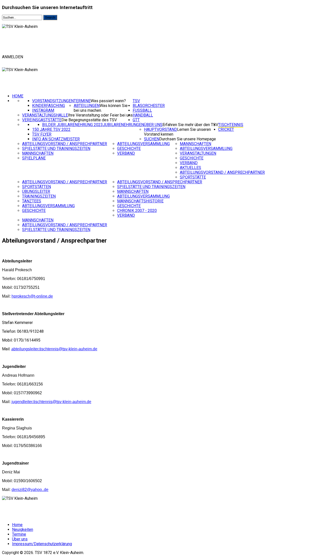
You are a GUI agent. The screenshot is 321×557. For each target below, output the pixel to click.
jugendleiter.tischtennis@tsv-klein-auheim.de (51, 402)
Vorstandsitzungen (53, 100)
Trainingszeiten (39, 196)
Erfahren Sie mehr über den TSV (190, 124)
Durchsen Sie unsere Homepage (187, 139)
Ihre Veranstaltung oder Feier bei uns (100, 115)
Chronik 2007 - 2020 (137, 210)
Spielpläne (34, 158)
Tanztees (31, 201)
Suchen (151, 139)
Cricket (226, 129)
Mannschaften (37, 153)
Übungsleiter (36, 191)
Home (17, 96)
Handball (143, 115)
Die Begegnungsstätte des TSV (89, 120)
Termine (82, 100)
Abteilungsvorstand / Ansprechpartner (64, 143)
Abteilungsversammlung (143, 143)
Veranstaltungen (198, 153)
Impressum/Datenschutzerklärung (42, 543)
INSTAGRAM (43, 110)
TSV (136, 100)
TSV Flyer (41, 134)
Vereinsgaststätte (41, 120)
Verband (126, 153)
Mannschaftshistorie (140, 201)
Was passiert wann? (108, 100)
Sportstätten (36, 186)
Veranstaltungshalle (45, 115)
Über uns (153, 124)
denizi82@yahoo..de (30, 489)
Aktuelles (190, 167)
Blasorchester (149, 105)
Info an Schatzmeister (56, 139)
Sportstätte (193, 177)
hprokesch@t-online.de (32, 296)
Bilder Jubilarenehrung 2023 (72, 124)
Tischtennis (230, 124)
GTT (136, 120)
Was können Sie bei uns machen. (101, 108)
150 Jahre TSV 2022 (51, 129)
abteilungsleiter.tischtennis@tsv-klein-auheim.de (54, 349)
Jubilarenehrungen (123, 124)
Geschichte (129, 148)
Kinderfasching (48, 105)
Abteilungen (87, 105)
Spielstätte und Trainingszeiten (56, 148)
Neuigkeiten (22, 529)
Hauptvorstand (160, 129)
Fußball (142, 110)
